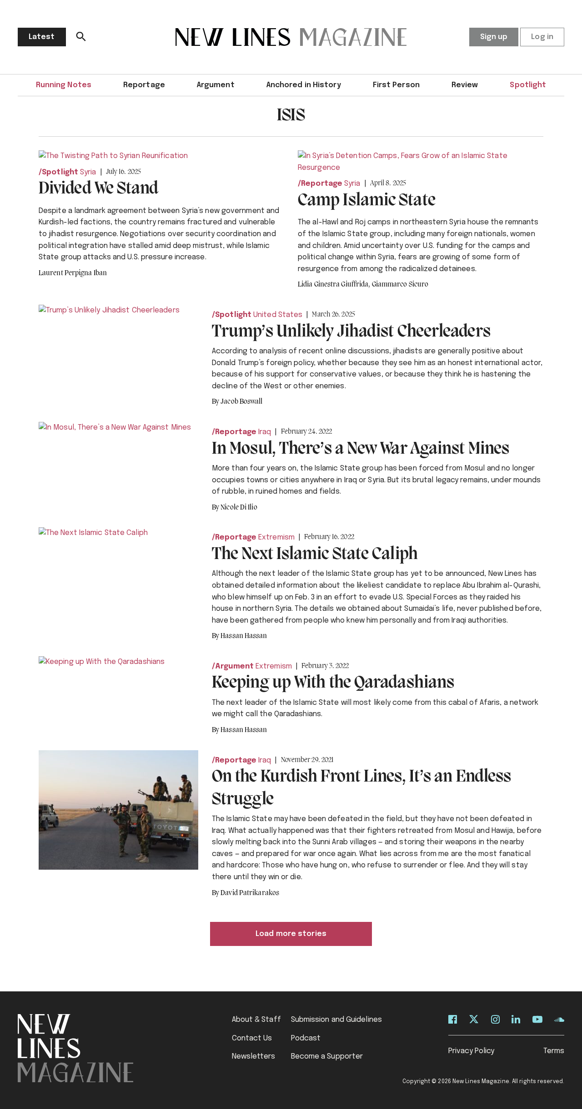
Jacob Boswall (241, 402)
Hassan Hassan (244, 636)
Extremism (276, 537)
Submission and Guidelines (336, 1020)
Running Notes (63, 85)
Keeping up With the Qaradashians (333, 683)
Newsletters (254, 1056)
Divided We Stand (99, 188)
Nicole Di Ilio (239, 508)
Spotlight (528, 85)
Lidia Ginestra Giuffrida (334, 285)
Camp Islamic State (367, 200)
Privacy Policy (471, 1051)
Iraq (264, 432)
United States (277, 315)
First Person (396, 85)
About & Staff (256, 1020)
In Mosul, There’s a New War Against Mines (360, 449)
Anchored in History (303, 85)
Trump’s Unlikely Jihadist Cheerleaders (351, 332)
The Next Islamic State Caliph (315, 554)
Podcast (306, 1038)
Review (465, 85)
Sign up (494, 37)
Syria (88, 172)
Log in (542, 37)
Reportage (144, 85)
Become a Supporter (327, 1056)
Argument (216, 85)
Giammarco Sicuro (400, 285)
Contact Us (252, 1038)
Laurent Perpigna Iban (73, 273)
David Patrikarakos (250, 893)
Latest (42, 37)
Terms (554, 1051)
